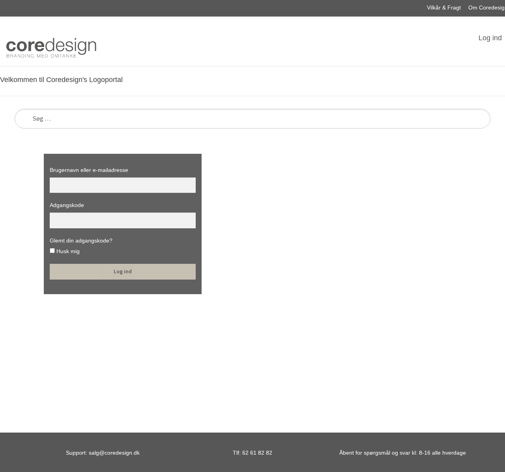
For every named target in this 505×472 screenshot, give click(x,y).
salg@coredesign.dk (114, 453)
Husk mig (67, 251)
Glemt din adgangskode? (81, 240)
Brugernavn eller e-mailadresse (89, 170)
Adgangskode (67, 205)
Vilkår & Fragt (444, 7)
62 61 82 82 (257, 453)
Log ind (490, 38)
